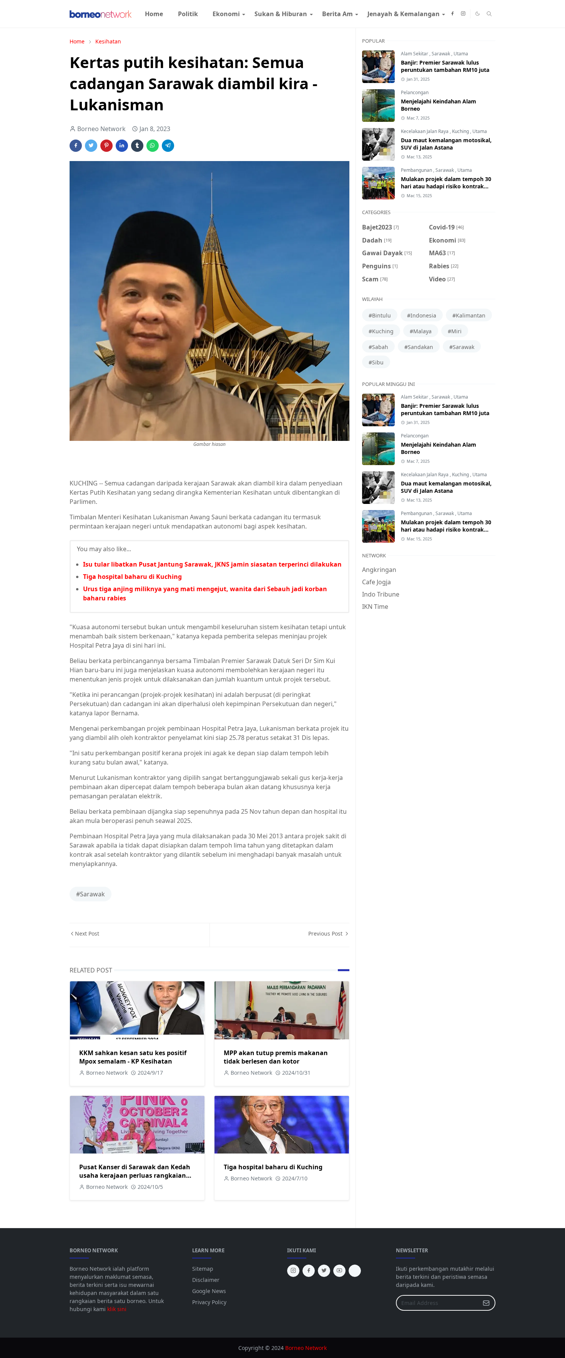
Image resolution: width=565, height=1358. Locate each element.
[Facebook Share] (76, 146)
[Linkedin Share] (122, 146)
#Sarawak (90, 894)
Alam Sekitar (415, 53)
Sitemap (202, 1268)
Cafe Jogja (376, 582)
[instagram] (463, 13)
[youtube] (339, 1271)
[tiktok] (355, 1271)
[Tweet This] (91, 146)
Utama (461, 53)
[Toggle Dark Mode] (477, 13)
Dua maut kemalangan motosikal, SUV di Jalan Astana (446, 143)
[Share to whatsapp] (152, 146)
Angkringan (379, 569)
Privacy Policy (209, 1302)
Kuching (461, 131)
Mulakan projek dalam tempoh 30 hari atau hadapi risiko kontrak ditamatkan (446, 186)
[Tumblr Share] (137, 146)
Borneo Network (306, 1347)
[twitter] (324, 1271)
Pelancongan (415, 92)
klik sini (116, 1309)
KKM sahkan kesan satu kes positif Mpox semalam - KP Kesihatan (132, 1057)
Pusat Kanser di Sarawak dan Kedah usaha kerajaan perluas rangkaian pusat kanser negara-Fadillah (134, 1175)
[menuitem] (154, 14)
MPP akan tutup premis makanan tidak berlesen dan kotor (276, 1057)
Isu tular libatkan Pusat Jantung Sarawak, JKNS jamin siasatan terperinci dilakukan (212, 564)
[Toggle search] (489, 14)
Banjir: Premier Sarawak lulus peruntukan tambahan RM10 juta (445, 66)
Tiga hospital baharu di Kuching (132, 576)
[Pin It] (106, 146)
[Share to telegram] (168, 146)
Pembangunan (417, 170)
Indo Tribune (380, 594)
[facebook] (452, 13)
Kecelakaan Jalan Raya (425, 131)
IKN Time (375, 606)
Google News (209, 1291)
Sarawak (441, 53)
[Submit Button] (486, 1303)
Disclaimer (205, 1279)
